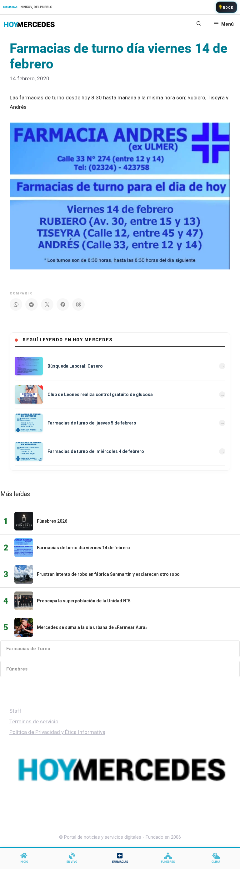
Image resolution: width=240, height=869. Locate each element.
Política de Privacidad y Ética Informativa (57, 732)
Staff (15, 711)
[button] (199, 24)
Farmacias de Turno (28, 648)
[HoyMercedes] (29, 24)
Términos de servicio (33, 721)
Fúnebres (17, 669)
